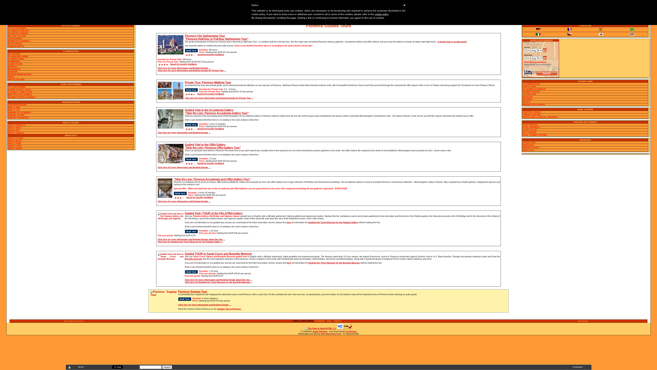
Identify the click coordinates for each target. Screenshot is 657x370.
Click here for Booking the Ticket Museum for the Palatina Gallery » (190, 242)
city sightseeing (17, 87)
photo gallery (16, 79)
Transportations (71, 102)
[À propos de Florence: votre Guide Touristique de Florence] (569, 29)
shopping (527, 99)
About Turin (14, 146)
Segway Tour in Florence (229, 309)
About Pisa (14, 130)
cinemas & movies (532, 115)
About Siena (14, 128)
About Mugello (16, 125)
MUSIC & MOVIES (585, 109)
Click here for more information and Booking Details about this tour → (191, 239)
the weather (529, 94)
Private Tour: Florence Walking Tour (208, 82)
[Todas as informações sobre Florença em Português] (632, 29)
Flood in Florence (18, 33)
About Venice (15, 148)
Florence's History (18, 31)
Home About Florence (74, 321)
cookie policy (381, 14)
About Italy (71, 135)
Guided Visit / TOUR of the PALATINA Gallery (214, 213)
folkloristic (15, 44)
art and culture (17, 36)
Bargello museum (193, 259)
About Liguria (15, 138)
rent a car (14, 110)
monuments (14, 69)
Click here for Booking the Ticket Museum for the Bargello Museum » (218, 282)
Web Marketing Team (331, 334)
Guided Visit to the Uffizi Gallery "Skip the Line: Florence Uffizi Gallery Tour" (213, 146)
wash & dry (528, 150)
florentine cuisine (18, 56)
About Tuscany (71, 123)
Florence (320, 321)
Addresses (585, 140)
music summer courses (535, 135)
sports (526, 102)
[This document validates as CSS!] (344, 328)
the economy (15, 39)
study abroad (530, 125)
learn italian (530, 130)
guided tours (15, 64)
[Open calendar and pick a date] (545, 51)
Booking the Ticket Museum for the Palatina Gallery (333, 222)
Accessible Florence (534, 89)
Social (80, 367)
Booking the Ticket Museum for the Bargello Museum (334, 263)
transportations (17, 105)
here (289, 222)
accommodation (531, 84)
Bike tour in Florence (20, 95)
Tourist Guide (585, 81)
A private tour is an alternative (452, 42)
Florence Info (71, 51)
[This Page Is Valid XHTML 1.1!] (320, 328)
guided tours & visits (19, 90)
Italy (329, 321)
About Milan (14, 141)
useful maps (529, 86)
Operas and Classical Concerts (540, 117)
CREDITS (337, 321)
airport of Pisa (16, 115)
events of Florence (19, 41)
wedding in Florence (534, 104)
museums (12, 72)
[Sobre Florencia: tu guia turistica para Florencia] (601, 29)
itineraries (14, 61)
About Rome (14, 143)
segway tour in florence (21, 97)
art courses (529, 132)
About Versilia (16, 133)
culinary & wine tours (20, 92)
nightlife (528, 97)
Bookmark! (583, 321)
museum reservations (19, 74)
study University (531, 127)
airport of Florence (19, 113)
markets (12, 67)
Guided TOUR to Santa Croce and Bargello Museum (218, 253)
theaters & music (532, 112)
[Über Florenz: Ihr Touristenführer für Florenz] (538, 29)
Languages (585, 26)
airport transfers (18, 118)
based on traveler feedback (210, 54)
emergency (528, 145)
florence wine (16, 59)
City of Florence (71, 26)
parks (11, 77)
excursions (14, 54)
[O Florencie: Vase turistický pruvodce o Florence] (569, 34)
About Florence (320, 331)
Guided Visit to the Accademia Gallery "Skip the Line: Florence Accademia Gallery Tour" (217, 112)
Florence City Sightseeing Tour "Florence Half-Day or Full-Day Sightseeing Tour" (217, 37)
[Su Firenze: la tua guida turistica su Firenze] (538, 34)
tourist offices (531, 92)
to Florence (351, 331)
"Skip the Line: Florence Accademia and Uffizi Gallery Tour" (212, 179)
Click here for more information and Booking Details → (184, 68)
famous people (16, 46)
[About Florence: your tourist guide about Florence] (632, 34)
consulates (529, 142)
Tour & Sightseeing (71, 84)
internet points (531, 148)
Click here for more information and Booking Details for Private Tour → (192, 70)
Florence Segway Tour (192, 291)
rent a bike (14, 107)
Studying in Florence (585, 122)
